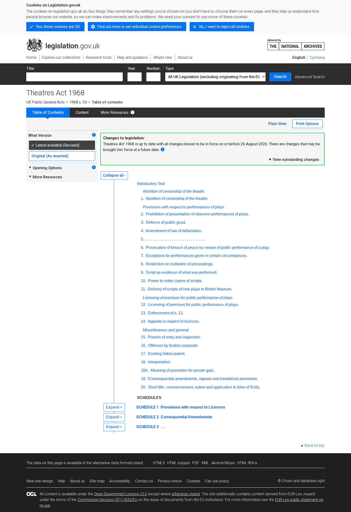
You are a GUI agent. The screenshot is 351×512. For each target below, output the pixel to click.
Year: (132, 68)
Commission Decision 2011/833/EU (107, 499)
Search (280, 76)
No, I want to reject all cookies (224, 26)
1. (142, 198)
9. (142, 272)
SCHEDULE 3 (147, 427)
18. (143, 362)
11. (143, 289)
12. (143, 305)
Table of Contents (48, 112)
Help (61, 481)
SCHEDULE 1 (147, 407)
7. (142, 256)
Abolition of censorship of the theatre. (176, 198)
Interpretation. (159, 362)
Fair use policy (217, 481)
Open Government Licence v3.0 (120, 494)
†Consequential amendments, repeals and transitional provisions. (202, 379)
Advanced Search (310, 77)
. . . (162, 427)
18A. (145, 370)
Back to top (314, 445)
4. (142, 231)
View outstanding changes (293, 159)
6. (142, 247)
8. (142, 264)
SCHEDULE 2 (147, 417)
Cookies (193, 481)
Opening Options (45, 167)
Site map (97, 481)
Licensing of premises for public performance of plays (188, 298)
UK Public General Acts (45, 102)
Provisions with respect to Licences (192, 407)
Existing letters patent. (166, 354)
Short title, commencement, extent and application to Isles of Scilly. (203, 387)
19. (143, 379)
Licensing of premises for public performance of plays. (193, 305)
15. (143, 337)
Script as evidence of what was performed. (181, 272)
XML (205, 463)
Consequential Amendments (186, 417)
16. (143, 345)
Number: (153, 68)
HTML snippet (178, 463)
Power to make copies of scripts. (174, 281)
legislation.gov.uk (66, 40)
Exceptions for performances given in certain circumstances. (196, 256)
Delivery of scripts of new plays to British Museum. (189, 289)
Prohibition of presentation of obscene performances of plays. (197, 214)
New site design (40, 481)
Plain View (277, 123)
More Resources (114, 112)
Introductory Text (151, 184)
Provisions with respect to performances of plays (183, 207)
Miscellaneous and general (166, 330)
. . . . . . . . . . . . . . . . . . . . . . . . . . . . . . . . (175, 239)
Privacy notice (170, 481)
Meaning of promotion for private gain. (182, 370)
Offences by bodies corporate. (172, 345)
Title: (31, 68)
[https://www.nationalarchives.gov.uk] (296, 43)
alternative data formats (113, 463)
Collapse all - (114, 175)
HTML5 (159, 463)
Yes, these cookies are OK (58, 26)
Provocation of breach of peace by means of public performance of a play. (207, 247)
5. (142, 239)
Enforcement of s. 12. (165, 313)
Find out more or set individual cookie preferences (139, 26)
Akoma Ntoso (223, 463)
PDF (195, 463)
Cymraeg (317, 57)
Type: (169, 68)
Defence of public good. (165, 222)
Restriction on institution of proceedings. (179, 264)
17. (143, 354)
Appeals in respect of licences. (173, 321)
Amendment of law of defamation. (173, 231)
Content (82, 112)
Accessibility (119, 481)
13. (143, 313)
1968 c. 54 (78, 102)
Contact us (144, 481)
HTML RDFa (247, 463)
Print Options (307, 123)
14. (143, 321)
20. (143, 387)
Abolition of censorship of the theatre (173, 191)
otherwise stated (186, 494)
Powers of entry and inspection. (174, 337)
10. (143, 281)
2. (142, 214)
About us (77, 481)
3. (142, 222)
